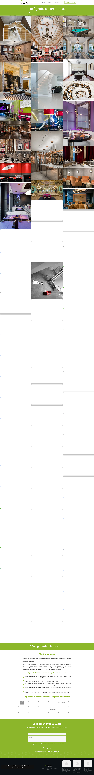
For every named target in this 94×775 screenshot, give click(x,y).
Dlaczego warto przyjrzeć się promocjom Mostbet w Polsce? (88, 770)
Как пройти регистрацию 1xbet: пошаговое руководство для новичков (66, 770)
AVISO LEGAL (48, 769)
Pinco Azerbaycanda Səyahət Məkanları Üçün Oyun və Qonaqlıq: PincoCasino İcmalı (77, 770)
